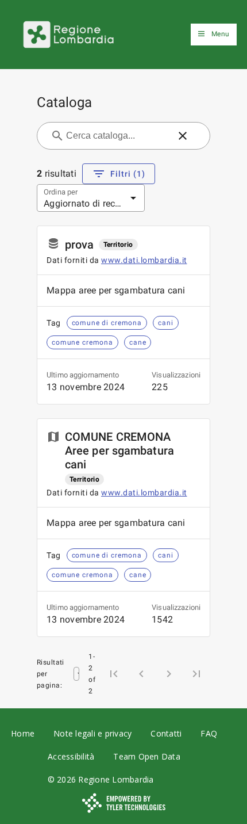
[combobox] (116, 136)
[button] (182, 136)
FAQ (208, 733)
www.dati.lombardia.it (144, 260)
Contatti (166, 733)
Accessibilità (71, 756)
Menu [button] (220, 34)
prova (79, 244)
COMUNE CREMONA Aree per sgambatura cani (119, 450)
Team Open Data (146, 756)
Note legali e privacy (92, 733)
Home (22, 733)
